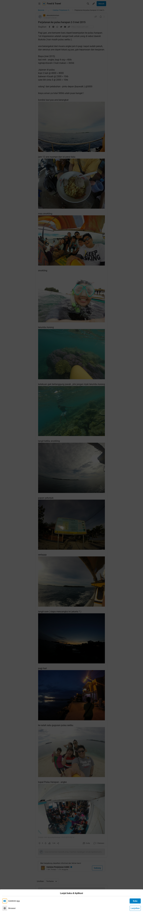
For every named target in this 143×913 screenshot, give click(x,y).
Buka (135, 901)
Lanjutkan (135, 908)
